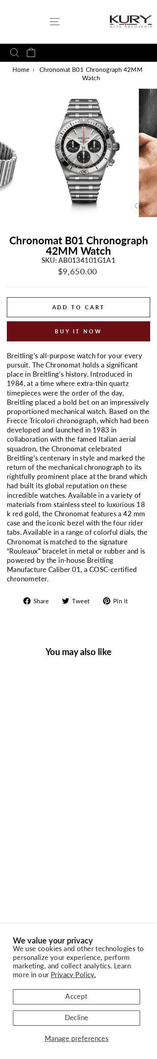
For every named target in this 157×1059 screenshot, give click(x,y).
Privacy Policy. (73, 975)
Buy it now (78, 331)
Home (20, 69)
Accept (76, 996)
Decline (77, 1018)
